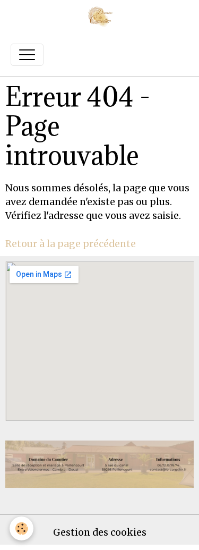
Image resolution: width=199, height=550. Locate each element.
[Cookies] (21, 528)
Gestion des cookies (99, 532)
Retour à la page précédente (70, 244)
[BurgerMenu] (27, 55)
